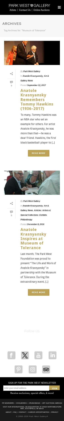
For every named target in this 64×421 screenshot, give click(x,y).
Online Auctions (41, 10)
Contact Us (25, 10)
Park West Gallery (31, 71)
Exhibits (43, 215)
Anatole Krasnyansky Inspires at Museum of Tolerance (33, 238)
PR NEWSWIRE (8, 403)
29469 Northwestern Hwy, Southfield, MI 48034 (40, 407)
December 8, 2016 (35, 224)
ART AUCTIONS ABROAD (52, 403)
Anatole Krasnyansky (33, 76)
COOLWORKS (21, 403)
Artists (13, 10)
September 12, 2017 (36, 85)
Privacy (54, 412)
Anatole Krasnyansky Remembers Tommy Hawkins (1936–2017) (37, 99)
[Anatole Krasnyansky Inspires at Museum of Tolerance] (32, 183)
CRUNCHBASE (34, 403)
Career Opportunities (38, 412)
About (8, 412)
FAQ (15, 412)
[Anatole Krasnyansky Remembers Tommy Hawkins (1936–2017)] (32, 53)
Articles (37, 210)
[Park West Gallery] (29, 7)
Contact (22, 412)
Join (54, 388)
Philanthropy (26, 220)
